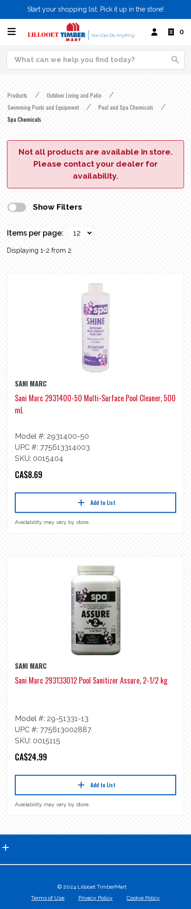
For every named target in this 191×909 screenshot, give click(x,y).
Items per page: (35, 233)
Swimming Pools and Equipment (43, 107)
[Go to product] (95, 327)
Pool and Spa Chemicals (125, 107)
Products (17, 95)
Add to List (102, 502)
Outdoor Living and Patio (74, 95)
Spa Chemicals (24, 119)
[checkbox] (16, 207)
